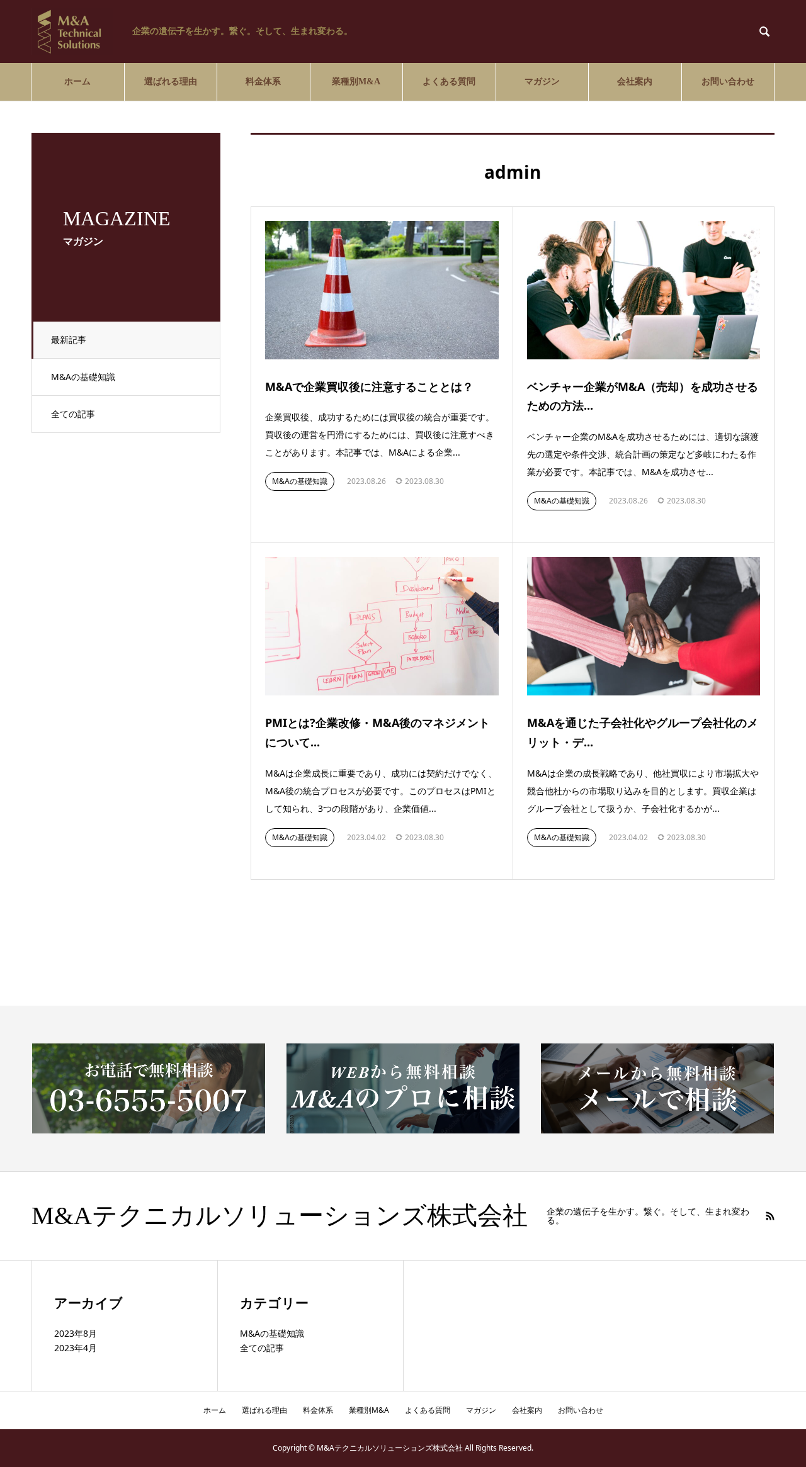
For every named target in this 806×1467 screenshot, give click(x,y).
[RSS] (770, 1215)
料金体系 (263, 81)
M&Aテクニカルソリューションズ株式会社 (279, 1215)
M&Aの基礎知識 (83, 377)
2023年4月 (75, 1348)
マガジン (542, 81)
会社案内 (634, 81)
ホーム (77, 81)
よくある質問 (449, 81)
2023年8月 (75, 1333)
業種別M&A (356, 81)
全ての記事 (73, 414)
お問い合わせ (727, 81)
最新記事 (68, 340)
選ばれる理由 (170, 81)
